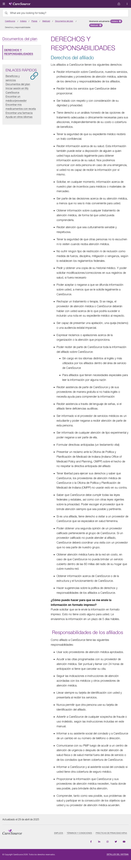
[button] (116, 21)
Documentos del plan (18, 84)
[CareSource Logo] (20, 3)
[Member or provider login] (127, 4)
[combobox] (65, 13)
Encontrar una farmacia (19, 112)
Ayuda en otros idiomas (19, 116)
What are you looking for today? (28, 13)
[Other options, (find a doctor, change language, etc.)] (119, 4)
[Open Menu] (4, 4)
